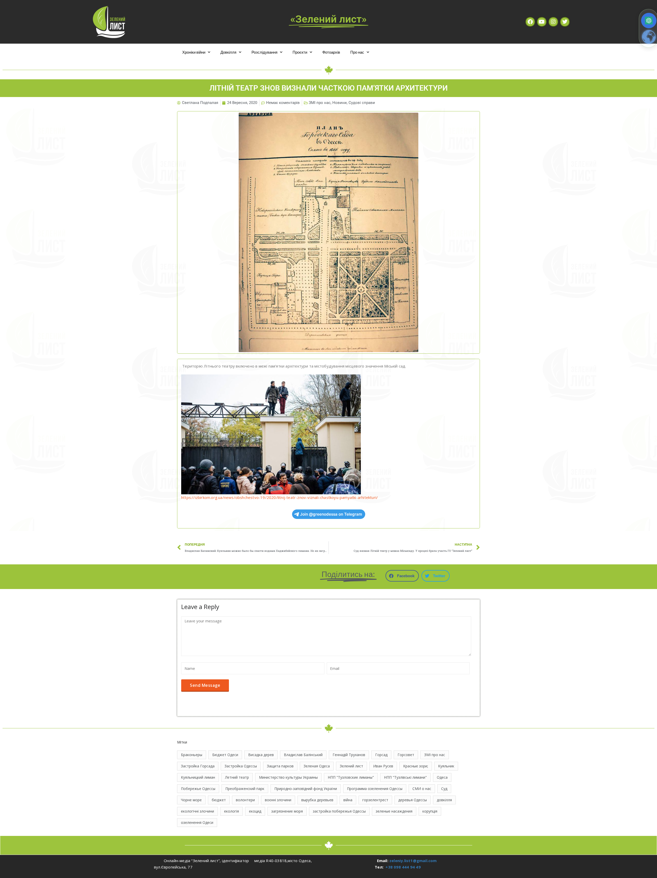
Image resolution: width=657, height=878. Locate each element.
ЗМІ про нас (320, 102)
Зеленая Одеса (317, 766)
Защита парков (280, 766)
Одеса (442, 777)
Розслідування (264, 52)
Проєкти (300, 52)
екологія (231, 811)
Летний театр (237, 777)
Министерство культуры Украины (288, 777)
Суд (444, 788)
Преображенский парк (244, 788)
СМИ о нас (421, 788)
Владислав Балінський (303, 754)
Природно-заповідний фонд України (305, 788)
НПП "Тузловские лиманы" (351, 777)
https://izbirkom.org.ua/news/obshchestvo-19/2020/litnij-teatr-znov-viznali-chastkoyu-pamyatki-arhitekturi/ (279, 497)
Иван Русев (383, 766)
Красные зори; (415, 766)
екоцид (255, 811)
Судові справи (362, 102)
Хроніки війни (193, 52)
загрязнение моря (287, 811)
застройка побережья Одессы (339, 811)
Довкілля (228, 52)
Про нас (357, 52)
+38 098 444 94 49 (402, 867)
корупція (429, 811)
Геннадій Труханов (349, 754)
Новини (339, 102)
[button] (402, 576)
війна (347, 799)
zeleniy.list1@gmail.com (413, 860)
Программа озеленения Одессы (374, 788)
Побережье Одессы (198, 788)
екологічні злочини (197, 811)
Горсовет (406, 754)
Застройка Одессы (241, 766)
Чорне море (191, 799)
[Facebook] (530, 22)
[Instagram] (553, 22)
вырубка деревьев (317, 799)
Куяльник (446, 766)
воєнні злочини (278, 799)
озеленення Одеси (197, 822)
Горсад (381, 754)
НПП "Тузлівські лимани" (405, 777)
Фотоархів (331, 52)
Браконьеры (191, 754)
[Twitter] (565, 22)
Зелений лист (351, 766)
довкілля (444, 799)
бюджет (219, 799)
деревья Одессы (412, 799)
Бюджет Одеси (225, 754)
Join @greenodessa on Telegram (331, 514)
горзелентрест (375, 799)
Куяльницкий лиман (198, 777)
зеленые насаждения (394, 811)
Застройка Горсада (198, 766)
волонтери (245, 799)
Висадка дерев (261, 754)
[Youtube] (542, 22)
